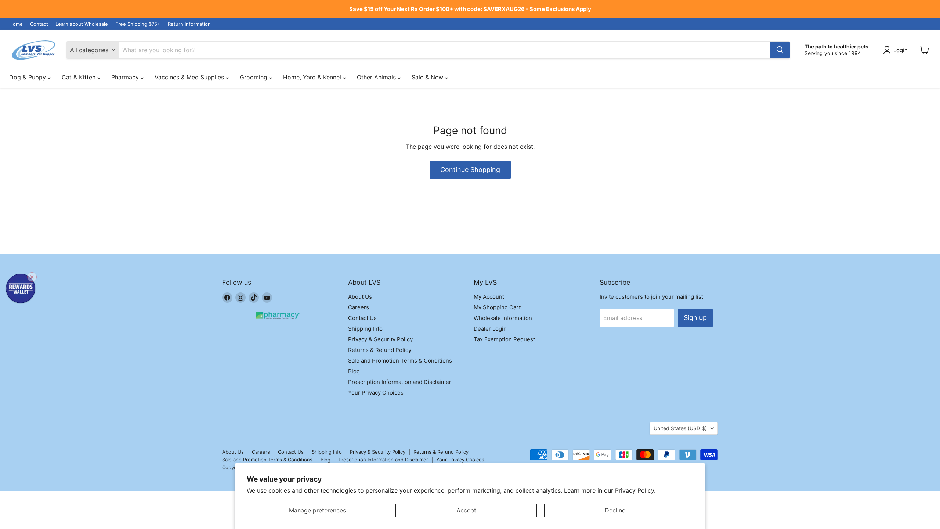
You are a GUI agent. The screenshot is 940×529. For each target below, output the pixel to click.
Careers (358, 307)
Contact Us (362, 317)
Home (16, 24)
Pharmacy (126, 77)
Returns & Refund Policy (379, 349)
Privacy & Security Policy (380, 339)
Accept (466, 510)
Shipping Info (365, 328)
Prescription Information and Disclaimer (399, 381)
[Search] (780, 50)
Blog (354, 371)
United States (680, 428)
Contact (39, 24)
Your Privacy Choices (376, 392)
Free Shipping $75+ (137, 24)
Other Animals (377, 77)
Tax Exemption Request (504, 339)
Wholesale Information (503, 317)
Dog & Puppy (28, 77)
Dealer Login (490, 328)
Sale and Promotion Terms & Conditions (400, 360)
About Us (360, 296)
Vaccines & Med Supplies (190, 77)
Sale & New (428, 77)
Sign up (695, 317)
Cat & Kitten (79, 77)
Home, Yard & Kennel (313, 77)
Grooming (254, 77)
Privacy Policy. (635, 490)
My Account (489, 296)
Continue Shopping (470, 169)
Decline (615, 510)
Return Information (189, 24)
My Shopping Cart (497, 307)
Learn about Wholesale (81, 24)
